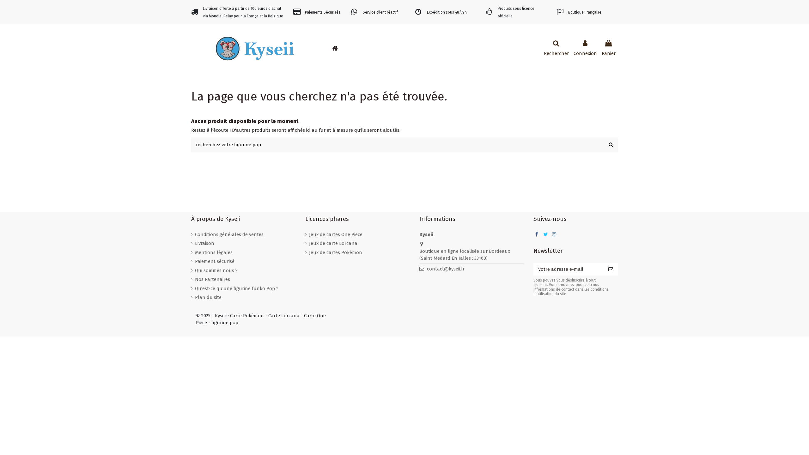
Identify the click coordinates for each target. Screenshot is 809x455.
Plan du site (208, 297)
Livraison (204, 243)
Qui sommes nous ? (216, 270)
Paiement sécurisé (214, 261)
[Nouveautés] (347, 48)
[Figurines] (375, 48)
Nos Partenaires (212, 279)
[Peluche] (385, 48)
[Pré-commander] (357, 48)
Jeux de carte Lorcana (333, 243)
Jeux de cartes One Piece (335, 234)
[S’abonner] (611, 269)
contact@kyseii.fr (446, 269)
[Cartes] (366, 48)
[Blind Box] (394, 48)
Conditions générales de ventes (229, 234)
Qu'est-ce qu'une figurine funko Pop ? (236, 288)
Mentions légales (214, 252)
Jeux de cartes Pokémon (335, 252)
